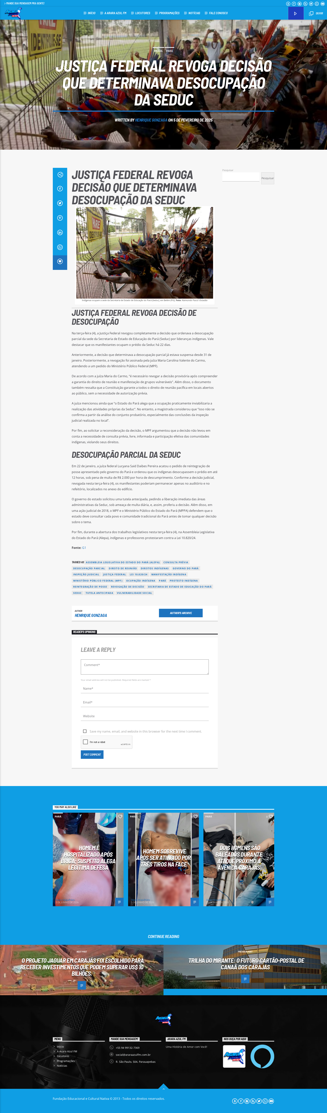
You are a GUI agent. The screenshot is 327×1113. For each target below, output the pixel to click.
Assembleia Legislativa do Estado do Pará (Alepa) (123, 562)
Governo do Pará (186, 568)
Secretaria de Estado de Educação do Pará (180, 586)
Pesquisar (227, 170)
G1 (83, 548)
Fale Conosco (218, 13)
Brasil (158, 51)
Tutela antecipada (99, 593)
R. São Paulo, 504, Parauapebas (136, 1061)
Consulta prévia (176, 562)
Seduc (77, 593)
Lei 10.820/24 (139, 574)
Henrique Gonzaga (151, 119)
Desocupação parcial (89, 568)
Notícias (194, 13)
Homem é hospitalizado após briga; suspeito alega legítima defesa (88, 857)
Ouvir (319, 13)
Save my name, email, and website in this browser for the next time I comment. (146, 731)
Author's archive (181, 613)
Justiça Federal (114, 574)
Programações (169, 13)
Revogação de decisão (127, 586)
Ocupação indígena (140, 580)
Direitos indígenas (155, 568)
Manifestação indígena (168, 574)
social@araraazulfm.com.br (133, 1054)
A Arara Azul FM (115, 13)
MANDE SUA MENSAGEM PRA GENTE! (25, 3)
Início (91, 13)
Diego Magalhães (65, 900)
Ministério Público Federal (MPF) (97, 580)
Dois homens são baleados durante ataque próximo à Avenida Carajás (238, 857)
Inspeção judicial (86, 574)
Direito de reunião (123, 568)
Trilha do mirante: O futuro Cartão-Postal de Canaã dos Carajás (246, 963)
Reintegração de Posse (90, 586)
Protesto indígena (184, 580)
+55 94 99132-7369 (127, 1047)
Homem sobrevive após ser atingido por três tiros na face (163, 857)
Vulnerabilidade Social (134, 593)
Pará (169, 51)
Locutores (142, 13)
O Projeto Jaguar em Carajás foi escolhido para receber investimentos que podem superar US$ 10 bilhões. (82, 967)
